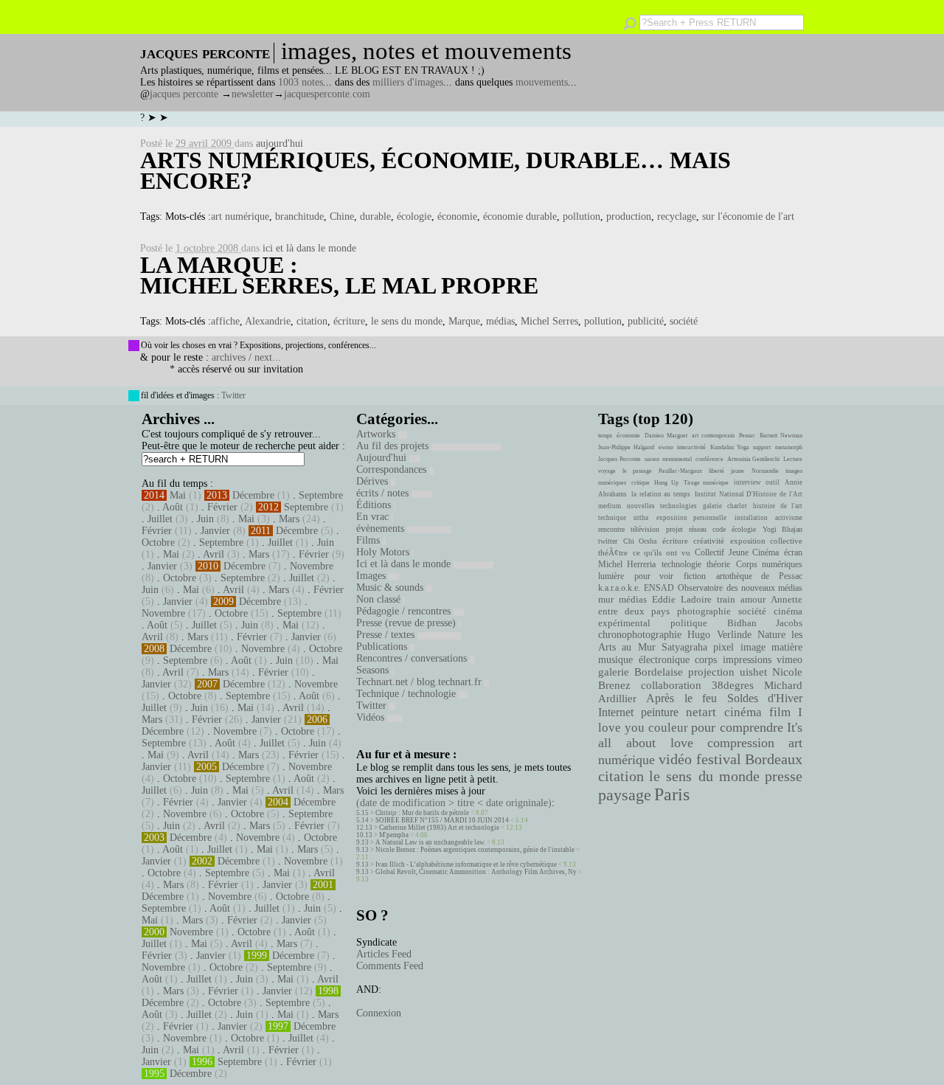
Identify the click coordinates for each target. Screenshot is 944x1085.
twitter (607, 541)
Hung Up (666, 482)
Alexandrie (268, 321)
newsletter (253, 94)
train (726, 600)
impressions (747, 659)
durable (375, 216)
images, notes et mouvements (426, 51)
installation (751, 517)
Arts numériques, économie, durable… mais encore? (435, 170)
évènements (381, 528)
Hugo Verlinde (719, 634)
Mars (289, 518)
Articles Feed (384, 954)
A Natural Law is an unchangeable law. (430, 842)
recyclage (676, 216)
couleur (668, 728)
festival (718, 759)
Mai (178, 495)
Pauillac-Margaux (680, 471)
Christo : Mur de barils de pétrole (422, 813)
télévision (645, 529)
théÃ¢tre (613, 552)
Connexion (378, 1013)
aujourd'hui (279, 143)
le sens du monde (406, 321)
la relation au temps (660, 494)
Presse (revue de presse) (407, 622)
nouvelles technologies (661, 506)
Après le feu (681, 698)
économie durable (520, 216)
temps (605, 435)
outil (773, 482)
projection (711, 672)
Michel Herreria (627, 564)
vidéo (675, 759)
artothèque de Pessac (759, 576)
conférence (709, 459)
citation (311, 321)
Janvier (215, 530)
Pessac (747, 435)
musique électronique (643, 659)
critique (640, 482)
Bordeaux (773, 759)
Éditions (375, 504)
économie (457, 216)
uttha (641, 517)
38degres (733, 685)
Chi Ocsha (640, 541)
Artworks (377, 434)
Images (372, 575)
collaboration (671, 685)
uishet (753, 672)
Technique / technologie (407, 693)
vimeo (789, 659)
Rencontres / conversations (413, 658)
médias (500, 321)
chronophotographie (639, 634)
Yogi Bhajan (782, 529)
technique (612, 517)
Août (172, 507)
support (762, 447)
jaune (737, 471)
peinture (659, 712)
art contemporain (713, 435)
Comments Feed (389, 965)
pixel (723, 647)
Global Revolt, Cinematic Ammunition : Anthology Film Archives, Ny (476, 872)
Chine (342, 216)
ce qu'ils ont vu (661, 552)
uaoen (652, 459)
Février (222, 507)
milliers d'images (407, 82)
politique (688, 622)
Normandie (765, 471)
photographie (704, 611)
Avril (213, 554)
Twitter (233, 395)
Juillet (160, 518)
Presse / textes (386, 634)
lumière (611, 576)
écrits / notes (384, 493)
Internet (616, 712)
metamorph (788, 447)
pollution (581, 216)
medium (609, 506)
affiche (225, 321)
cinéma (743, 712)
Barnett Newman (781, 435)
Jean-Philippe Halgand (626, 447)
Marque (464, 321)
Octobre (158, 542)
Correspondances (392, 469)
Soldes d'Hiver (764, 698)
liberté (716, 471)
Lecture (792, 459)
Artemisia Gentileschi (753, 459)
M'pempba (394, 835)
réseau (698, 529)
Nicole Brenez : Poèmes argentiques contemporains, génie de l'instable (475, 849)
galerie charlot (724, 506)
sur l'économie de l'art (748, 216)
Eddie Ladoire (681, 600)
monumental (677, 459)
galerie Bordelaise (640, 672)
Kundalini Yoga (729, 447)
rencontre (611, 529)
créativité (708, 540)
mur (606, 600)
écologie (414, 216)
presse (783, 776)
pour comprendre (737, 727)
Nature (771, 634)
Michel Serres (549, 321)
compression (740, 742)
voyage (607, 471)
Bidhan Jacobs (764, 622)
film (780, 712)
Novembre (311, 566)
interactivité (691, 447)
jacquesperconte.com (327, 94)
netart (701, 712)
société (684, 321)
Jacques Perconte (619, 459)
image (753, 647)
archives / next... (246, 357)
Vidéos (371, 717)
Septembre (321, 495)
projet (674, 529)
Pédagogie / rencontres (405, 611)
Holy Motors (384, 552)
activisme (788, 517)
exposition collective (766, 540)
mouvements (542, 82)
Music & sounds (391, 587)
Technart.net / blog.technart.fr (420, 681)
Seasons (374, 670)
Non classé (379, 599)
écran (793, 552)
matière (786, 647)
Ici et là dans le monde (405, 563)
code (719, 529)
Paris (672, 794)
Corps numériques (769, 564)
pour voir (654, 576)
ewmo (666, 447)
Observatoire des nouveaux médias (740, 588)
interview (747, 482)
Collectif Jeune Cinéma (737, 552)
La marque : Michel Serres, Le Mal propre (339, 275)
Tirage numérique (706, 482)
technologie (681, 564)
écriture (349, 321)
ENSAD (659, 588)
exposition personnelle (691, 517)
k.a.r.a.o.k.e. (619, 588)
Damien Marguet (666, 435)
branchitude (299, 216)
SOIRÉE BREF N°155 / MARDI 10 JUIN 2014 (442, 820)
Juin (205, 518)
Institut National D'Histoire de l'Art (748, 494)
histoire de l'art (777, 506)
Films (369, 540)
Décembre (253, 495)
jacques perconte (184, 94)
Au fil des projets (393, 445)
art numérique (240, 216)
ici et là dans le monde (309, 248)
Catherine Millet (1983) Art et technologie (439, 827)
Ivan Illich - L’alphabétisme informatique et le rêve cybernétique (466, 864)
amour (753, 600)
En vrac (374, 516)
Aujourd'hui (382, 457)
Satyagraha (684, 647)
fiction (695, 576)
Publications (383, 646)
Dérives (373, 481)
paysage (624, 795)
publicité (646, 321)
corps (706, 659)
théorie (718, 564)
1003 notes (300, 82)
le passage (636, 471)
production (628, 216)
